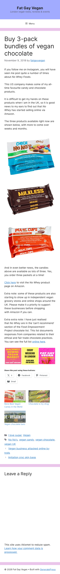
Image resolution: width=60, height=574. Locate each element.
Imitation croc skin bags (22, 457)
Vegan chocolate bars (14, 424)
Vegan (26, 435)
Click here (10, 282)
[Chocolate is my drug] (39, 396)
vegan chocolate (45, 439)
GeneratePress (48, 569)
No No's (13, 439)
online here (38, 341)
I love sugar (15, 435)
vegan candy (26, 439)
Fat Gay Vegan (30, 8)
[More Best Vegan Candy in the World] (15, 396)
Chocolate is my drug (39, 404)
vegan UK (10, 444)
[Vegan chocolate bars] (15, 417)
